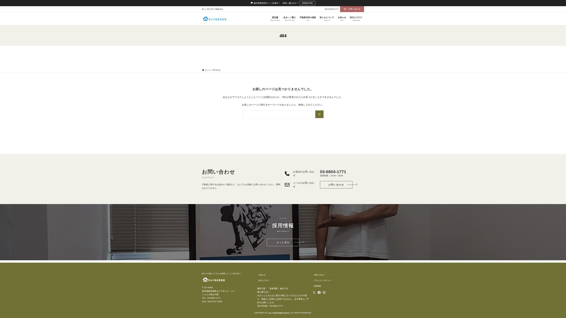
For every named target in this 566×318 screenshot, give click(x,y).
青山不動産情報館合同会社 (279, 313)
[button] (352, 9)
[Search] (319, 114)
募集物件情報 (307, 3)
